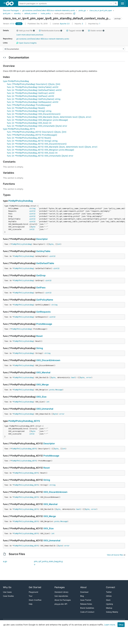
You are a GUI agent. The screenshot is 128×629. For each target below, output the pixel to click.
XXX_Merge (42, 384)
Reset (39, 336)
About (83, 587)
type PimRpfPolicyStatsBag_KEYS (19, 129)
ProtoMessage (44, 324)
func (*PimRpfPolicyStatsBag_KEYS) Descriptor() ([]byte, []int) (36, 132)
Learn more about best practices (29, 35)
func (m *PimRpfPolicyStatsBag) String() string (29, 111)
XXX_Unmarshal (44, 408)
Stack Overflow (35, 600)
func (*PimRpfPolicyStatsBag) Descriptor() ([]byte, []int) (33, 84)
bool (73, 377)
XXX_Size (41, 396)
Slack (108, 600)
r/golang (109, 604)
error (88, 377)
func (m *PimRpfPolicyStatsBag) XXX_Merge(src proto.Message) (37, 120)
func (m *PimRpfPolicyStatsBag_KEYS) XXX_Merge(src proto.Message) (40, 150)
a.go (5, 561)
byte (33, 227)
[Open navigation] (122, 3)
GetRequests (43, 311)
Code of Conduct (87, 612)
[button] (17, 31)
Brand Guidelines (87, 608)
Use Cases (7, 592)
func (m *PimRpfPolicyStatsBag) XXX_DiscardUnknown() (33, 114)
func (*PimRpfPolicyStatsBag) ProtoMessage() (29, 105)
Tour (30, 596)
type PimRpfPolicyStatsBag (16, 81)
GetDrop (41, 275)
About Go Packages (62, 600)
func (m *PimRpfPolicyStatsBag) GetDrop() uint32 (30, 93)
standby (17, 13)
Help (30, 604)
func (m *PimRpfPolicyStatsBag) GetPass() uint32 (30, 96)
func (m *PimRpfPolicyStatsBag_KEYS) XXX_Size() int (32, 152)
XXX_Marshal (43, 372)
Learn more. (110, 624)
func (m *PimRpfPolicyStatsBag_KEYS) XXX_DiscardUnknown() (37, 144)
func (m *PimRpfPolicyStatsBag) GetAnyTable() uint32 (32, 87)
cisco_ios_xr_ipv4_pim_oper (101, 10)
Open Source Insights (27, 43)
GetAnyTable (43, 251)
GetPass (41, 287)
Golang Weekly (112, 612)
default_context (30, 13)
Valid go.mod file (25, 30)
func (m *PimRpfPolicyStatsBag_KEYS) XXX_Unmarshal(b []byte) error (40, 155)
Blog (82, 596)
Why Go (7, 587)
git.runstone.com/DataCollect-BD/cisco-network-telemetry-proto (48, 10)
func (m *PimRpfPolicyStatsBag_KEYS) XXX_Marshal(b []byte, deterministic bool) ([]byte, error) (52, 147)
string (32, 208)
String (39, 348)
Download (84, 592)
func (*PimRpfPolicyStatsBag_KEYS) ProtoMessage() (32, 135)
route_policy (46, 13)
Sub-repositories (61, 596)
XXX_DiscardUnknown (48, 360)
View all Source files (115, 555)
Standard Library (61, 592)
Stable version (96, 30)
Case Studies (8, 596)
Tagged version (75, 30)
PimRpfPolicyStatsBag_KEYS (24, 421)
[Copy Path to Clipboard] (74, 13)
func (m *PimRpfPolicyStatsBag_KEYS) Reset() (29, 138)
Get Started (35, 587)
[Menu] (64, 49)
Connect (110, 587)
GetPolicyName (44, 299)
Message (58, 390)
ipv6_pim (6, 13)
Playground (33, 592)
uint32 (32, 211)
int (58, 244)
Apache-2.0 (65, 24)
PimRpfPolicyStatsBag (20, 201)
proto (51, 390)
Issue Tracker (85, 600)
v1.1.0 (9, 24)
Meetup (109, 608)
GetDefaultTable (45, 263)
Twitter (109, 592)
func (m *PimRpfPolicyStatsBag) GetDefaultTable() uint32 (34, 90)
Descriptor (42, 239)
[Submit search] (116, 3)
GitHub (109, 596)
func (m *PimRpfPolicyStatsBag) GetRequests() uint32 (32, 102)
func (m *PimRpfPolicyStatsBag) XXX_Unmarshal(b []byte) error (37, 126)
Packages (59, 587)
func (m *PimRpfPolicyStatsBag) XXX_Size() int (29, 123)
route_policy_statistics (63, 13)
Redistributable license (50, 30)
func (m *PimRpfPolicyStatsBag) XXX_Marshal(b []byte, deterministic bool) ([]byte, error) (49, 117)
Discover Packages (11, 10)
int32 (31, 229)
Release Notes (86, 604)
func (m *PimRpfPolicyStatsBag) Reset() (26, 108)
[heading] (10, 3)
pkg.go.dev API (60, 604)
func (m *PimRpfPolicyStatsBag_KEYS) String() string (32, 141)
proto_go (82, 10)
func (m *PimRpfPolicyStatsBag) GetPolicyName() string (33, 99)
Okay (121, 624)
